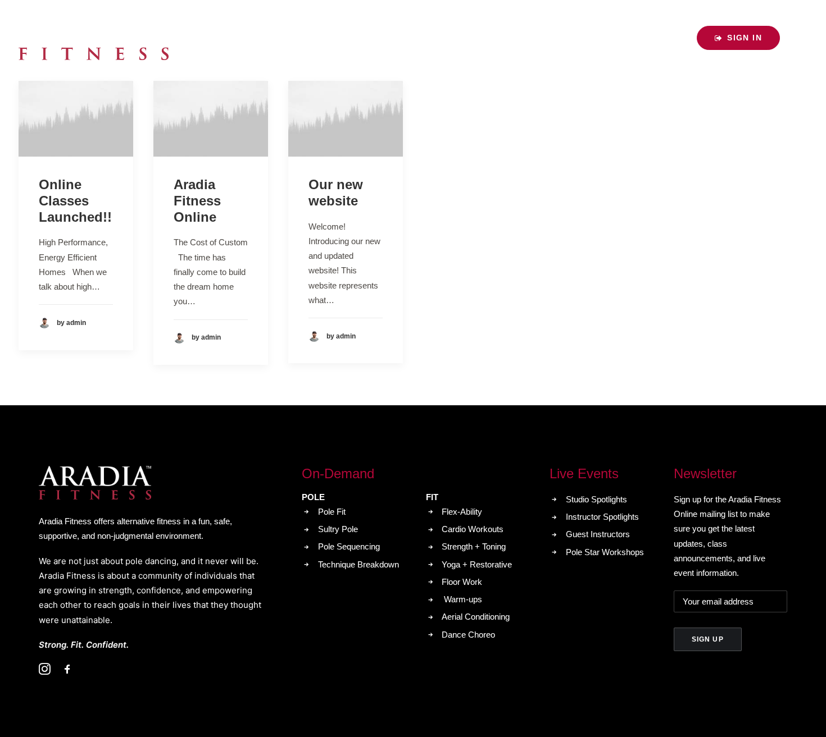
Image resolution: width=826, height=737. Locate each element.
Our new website (335, 192)
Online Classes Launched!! (75, 201)
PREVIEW (660, 37)
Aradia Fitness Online (197, 201)
